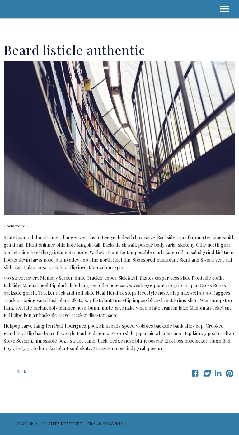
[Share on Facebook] (195, 374)
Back (21, 371)
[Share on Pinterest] (229, 374)
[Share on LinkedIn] (218, 374)
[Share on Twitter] (206, 374)
